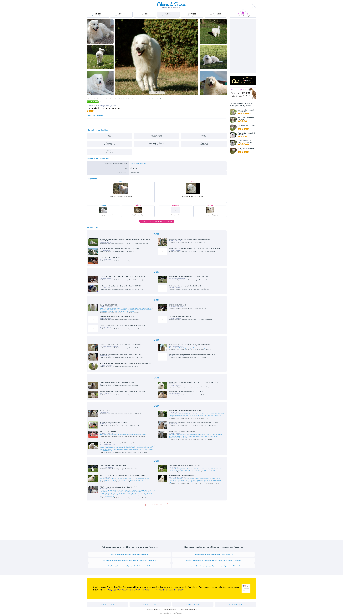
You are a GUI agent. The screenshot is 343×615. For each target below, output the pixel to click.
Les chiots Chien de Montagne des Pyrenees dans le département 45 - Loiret (129, 566)
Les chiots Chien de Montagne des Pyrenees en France (129, 554)
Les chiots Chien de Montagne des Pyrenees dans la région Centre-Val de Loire (129, 560)
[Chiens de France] (171, 6)
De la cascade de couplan (138, 163)
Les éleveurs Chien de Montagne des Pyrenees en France (214, 554)
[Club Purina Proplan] (243, 80)
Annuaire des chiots (107, 604)
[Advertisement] (243, 46)
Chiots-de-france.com (153, 609)
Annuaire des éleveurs (150, 604)
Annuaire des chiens (235, 604)
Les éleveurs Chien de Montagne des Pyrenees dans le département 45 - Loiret (213, 566)
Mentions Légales (170, 609)
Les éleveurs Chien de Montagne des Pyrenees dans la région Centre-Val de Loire (213, 560)
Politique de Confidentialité (188, 609)
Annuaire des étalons (193, 604)
